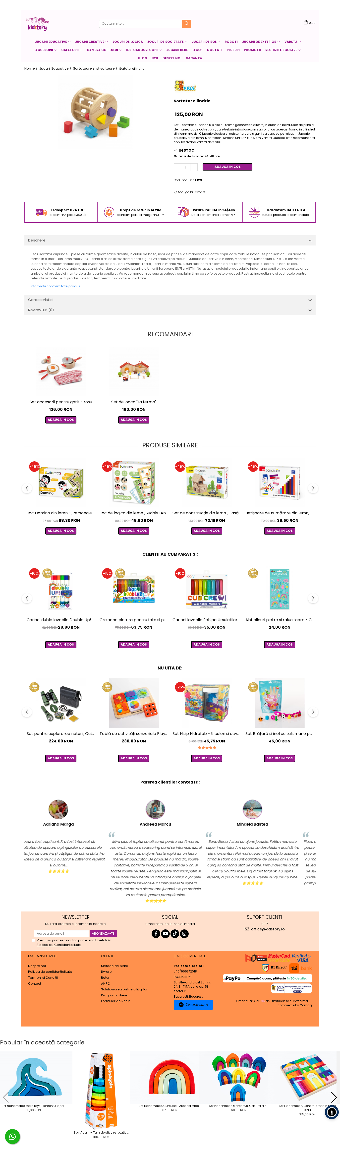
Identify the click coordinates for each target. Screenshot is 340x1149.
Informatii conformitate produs (55, 286)
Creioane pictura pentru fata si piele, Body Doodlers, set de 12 (134, 620)
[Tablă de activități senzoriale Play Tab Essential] (133, 703)
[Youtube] (165, 933)
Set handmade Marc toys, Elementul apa (32, 1106)
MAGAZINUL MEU (42, 956)
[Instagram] (184, 933)
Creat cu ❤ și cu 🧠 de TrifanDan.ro (263, 1001)
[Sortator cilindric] (95, 112)
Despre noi (172, 58)
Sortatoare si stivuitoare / (95, 68)
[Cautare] (186, 24)
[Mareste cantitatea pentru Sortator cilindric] (194, 167)
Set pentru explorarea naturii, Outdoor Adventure (61, 733)
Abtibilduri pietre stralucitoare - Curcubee (280, 620)
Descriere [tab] (37, 240)
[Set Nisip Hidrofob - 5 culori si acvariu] (206, 703)
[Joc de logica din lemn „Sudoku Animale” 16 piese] (133, 482)
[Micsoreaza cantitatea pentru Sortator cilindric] (177, 167)
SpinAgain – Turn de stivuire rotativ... (101, 1132)
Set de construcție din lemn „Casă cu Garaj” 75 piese (207, 513)
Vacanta (194, 58)
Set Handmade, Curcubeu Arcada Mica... (170, 1106)
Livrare (106, 971)
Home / (31, 68)
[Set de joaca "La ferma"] (133, 371)
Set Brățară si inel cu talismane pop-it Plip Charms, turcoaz (280, 733)
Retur (105, 977)
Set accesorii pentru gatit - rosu (61, 402)
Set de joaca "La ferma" (133, 402)
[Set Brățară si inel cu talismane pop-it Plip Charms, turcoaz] (279, 703)
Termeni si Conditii (43, 977)
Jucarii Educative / (55, 68)
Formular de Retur (115, 1001)
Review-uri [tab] (41, 309)
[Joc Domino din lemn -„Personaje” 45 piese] (60, 482)
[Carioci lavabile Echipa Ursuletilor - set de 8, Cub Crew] (206, 589)
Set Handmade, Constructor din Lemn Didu (307, 1108)
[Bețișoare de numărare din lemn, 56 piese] (279, 482)
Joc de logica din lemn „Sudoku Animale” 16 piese (134, 513)
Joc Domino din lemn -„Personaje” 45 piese (61, 513)
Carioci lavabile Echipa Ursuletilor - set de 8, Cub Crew (207, 620)
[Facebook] (156, 933)
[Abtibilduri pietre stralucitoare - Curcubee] (279, 589)
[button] (5, 1097)
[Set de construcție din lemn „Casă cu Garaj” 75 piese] (206, 482)
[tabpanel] (95, 112)
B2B (155, 58)
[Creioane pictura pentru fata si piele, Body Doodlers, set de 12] (133, 589)
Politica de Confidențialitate (59, 944)
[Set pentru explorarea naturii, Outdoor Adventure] (60, 703)
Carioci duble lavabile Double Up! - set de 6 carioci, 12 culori (61, 620)
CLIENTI (107, 956)
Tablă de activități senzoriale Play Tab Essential (134, 733)
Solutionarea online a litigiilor (124, 989)
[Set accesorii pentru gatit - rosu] (60, 371)
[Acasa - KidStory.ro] (49, 23)
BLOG (142, 58)
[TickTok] (174, 933)
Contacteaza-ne (197, 1004)
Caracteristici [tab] (40, 299)
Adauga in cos (228, 167)
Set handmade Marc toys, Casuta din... (239, 1106)
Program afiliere (114, 995)
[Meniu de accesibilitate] (332, 1112)
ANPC (105, 983)
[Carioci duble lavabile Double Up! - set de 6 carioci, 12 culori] (60, 589)
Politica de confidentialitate (50, 971)
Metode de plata (114, 966)
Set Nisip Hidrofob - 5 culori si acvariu (207, 733)
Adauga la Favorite (191, 192)
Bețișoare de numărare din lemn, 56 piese (280, 513)
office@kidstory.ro (267, 929)
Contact (34, 983)
